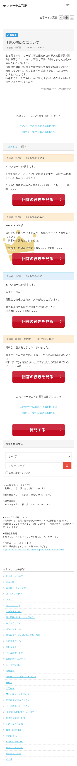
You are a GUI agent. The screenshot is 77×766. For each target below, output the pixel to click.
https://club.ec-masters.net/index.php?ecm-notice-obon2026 (33, 549)
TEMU (9, 682)
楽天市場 (12, 146)
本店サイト (11, 646)
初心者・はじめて (14, 575)
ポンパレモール (13, 629)
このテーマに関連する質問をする (38, 126)
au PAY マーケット (15, 593)
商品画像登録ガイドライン (19, 700)
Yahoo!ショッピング (16, 587)
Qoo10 (9, 599)
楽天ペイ (10, 688)
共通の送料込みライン (16, 658)
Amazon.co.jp (13, 605)
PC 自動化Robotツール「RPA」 (21, 711)
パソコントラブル (14, 747)
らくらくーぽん (13, 623)
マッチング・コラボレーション (21, 676)
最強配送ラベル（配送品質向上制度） (24, 635)
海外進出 (10, 670)
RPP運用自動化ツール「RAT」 (20, 617)
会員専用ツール (13, 641)
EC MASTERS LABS (14, 741)
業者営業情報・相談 (15, 717)
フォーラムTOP (17, 6)
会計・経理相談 (13, 729)
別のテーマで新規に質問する (38, 132)
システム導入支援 (14, 723)
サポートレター (13, 753)
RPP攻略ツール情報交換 (17, 694)
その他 (9, 759)
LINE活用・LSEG (13, 611)
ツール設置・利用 (14, 652)
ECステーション (13, 664)
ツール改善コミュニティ (18, 706)
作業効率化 (11, 735)
